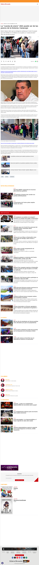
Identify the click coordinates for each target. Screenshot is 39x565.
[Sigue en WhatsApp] (36, 61)
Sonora (7, 176)
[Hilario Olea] (3, 380)
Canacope (12, 176)
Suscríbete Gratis (19, 480)
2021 (2, 176)
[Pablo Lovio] (3, 395)
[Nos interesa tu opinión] (19, 549)
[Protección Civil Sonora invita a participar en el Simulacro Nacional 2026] (7, 280)
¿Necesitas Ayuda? (19, 555)
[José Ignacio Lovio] (3, 385)
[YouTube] (17, 557)
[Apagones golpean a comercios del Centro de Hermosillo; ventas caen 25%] (7, 260)
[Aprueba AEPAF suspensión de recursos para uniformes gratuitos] (7, 190)
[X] (4, 61)
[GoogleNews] (22, 557)
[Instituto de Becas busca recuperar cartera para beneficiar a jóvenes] (7, 299)
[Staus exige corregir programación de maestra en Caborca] (7, 250)
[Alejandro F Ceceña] (3, 390)
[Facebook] (1, 61)
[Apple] (24, 557)
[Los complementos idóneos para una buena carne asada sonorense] (7, 413)
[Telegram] (8, 61)
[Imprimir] (15, 61)
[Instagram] (19, 557)
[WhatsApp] (6, 61)
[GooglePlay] (26, 557)
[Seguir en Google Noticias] (37, 61)
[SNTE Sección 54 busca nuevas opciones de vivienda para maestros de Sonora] (7, 289)
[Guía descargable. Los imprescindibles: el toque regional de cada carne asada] (7, 421)
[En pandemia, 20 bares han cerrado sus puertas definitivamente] (7, 196)
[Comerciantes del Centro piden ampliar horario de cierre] (7, 204)
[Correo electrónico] (10, 61)
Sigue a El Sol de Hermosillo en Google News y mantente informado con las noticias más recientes (17, 143)
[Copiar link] (12, 61)
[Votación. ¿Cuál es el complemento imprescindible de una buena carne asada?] (7, 405)
